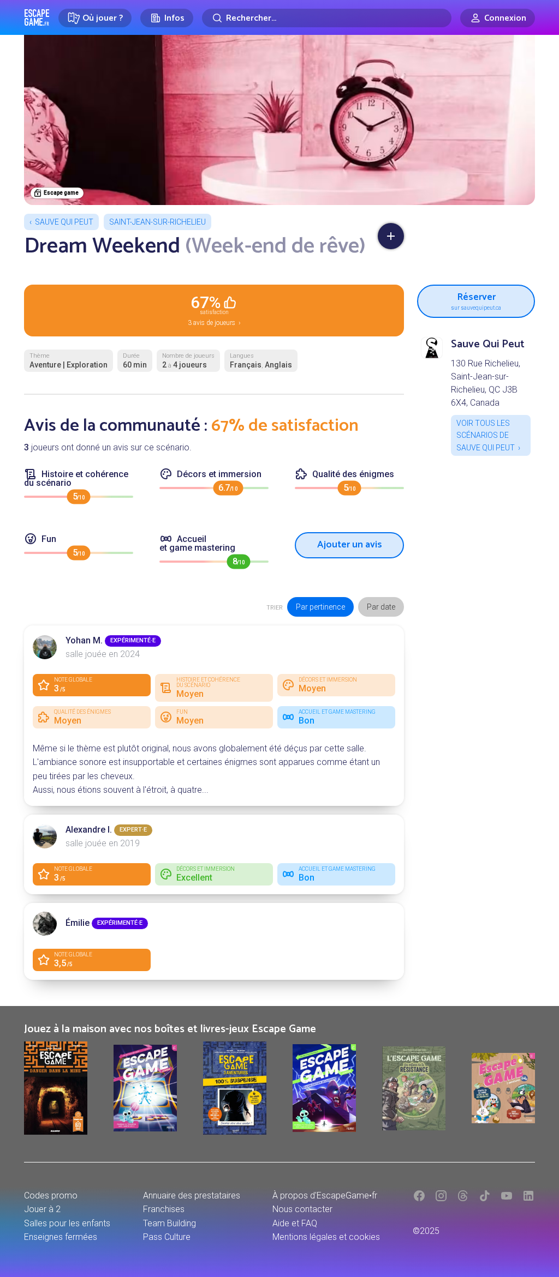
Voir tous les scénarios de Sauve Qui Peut (485, 435)
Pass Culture (167, 1237)
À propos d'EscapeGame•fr (324, 1195)
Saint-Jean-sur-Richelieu (157, 222)
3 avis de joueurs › (214, 310)
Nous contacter (302, 1209)
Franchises (164, 1209)
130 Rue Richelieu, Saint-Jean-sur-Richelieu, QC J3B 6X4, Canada (485, 383)
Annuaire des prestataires (191, 1195)
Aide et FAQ (294, 1223)
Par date (381, 607)
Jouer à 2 (42, 1209)
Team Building (169, 1223)
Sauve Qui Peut (64, 222)
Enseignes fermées (60, 1237)
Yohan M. (84, 640)
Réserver (476, 299)
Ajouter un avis (349, 545)
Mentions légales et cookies (326, 1237)
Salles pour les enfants (67, 1223)
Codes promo (51, 1195)
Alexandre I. (89, 829)
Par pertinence (320, 607)
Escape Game (37, 17)
